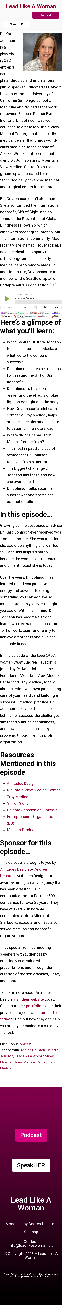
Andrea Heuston (32, 1050)
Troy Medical (18, 797)
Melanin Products (22, 830)
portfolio (34, 1006)
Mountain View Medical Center (33, 790)
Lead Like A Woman (31, 6)
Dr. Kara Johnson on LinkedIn (32, 810)
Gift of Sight (17, 803)
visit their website (28, 999)
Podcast (25, 1044)
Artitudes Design (21, 783)
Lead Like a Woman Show (34, 1056)
